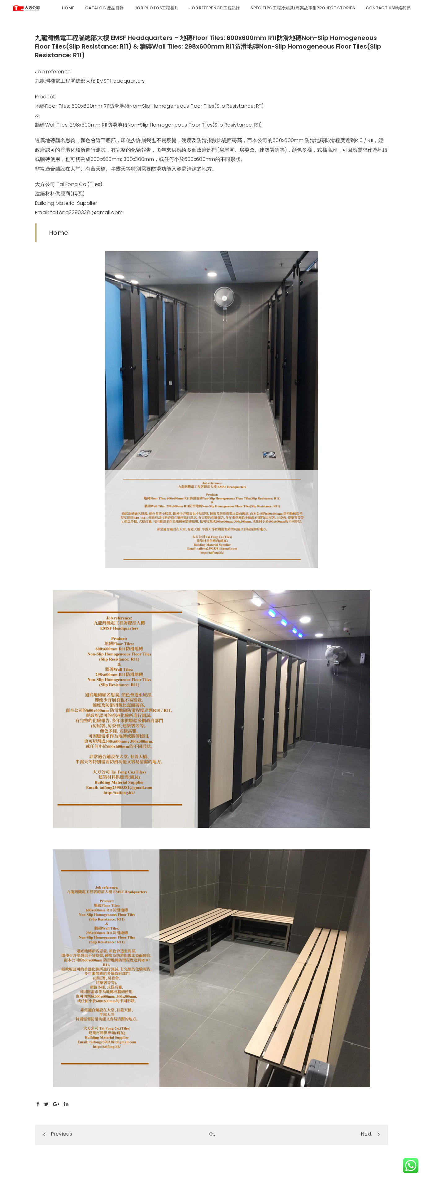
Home (68, 8)
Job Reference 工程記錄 (214, 8)
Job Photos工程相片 (156, 8)
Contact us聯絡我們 (388, 8)
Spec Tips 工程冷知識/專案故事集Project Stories (303, 8)
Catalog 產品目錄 (104, 8)
